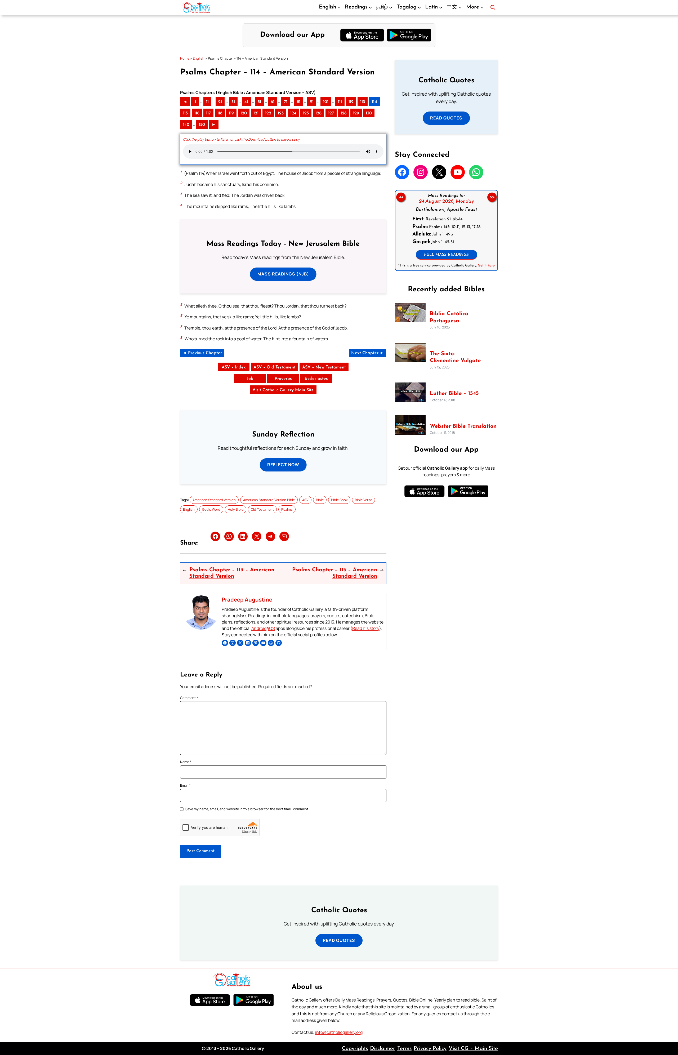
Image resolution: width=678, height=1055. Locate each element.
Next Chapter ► (367, 353)
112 (351, 102)
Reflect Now (283, 465)
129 (356, 113)
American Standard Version (214, 499)
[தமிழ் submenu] (390, 7)
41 (246, 102)
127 (331, 113)
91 (312, 102)
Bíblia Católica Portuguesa (449, 317)
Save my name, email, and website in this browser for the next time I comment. (247, 809)
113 (362, 102)
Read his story (365, 628)
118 (219, 113)
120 (243, 113)
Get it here (486, 265)
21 (220, 102)
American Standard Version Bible (269, 499)
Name (185, 761)
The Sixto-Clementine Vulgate (455, 357)
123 (281, 113)
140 (186, 125)
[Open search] (493, 7)
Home (184, 58)
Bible (320, 499)
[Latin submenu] (440, 7)
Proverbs (283, 379)
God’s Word (211, 509)
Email (185, 785)
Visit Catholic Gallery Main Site (283, 390)
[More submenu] (482, 7)
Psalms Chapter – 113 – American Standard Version (231, 573)
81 (298, 102)
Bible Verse (363, 499)
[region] (446, 230)
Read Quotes (446, 118)
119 (231, 113)
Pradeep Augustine (247, 599)
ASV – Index (234, 367)
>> (492, 197)
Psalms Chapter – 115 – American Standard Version (334, 573)
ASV (305, 499)
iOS (271, 628)
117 (208, 113)
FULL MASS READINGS (446, 255)
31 (233, 102)
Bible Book (339, 499)
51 (259, 102)
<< (401, 197)
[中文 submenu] (460, 7)
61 (272, 102)
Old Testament (262, 509)
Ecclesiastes (316, 379)
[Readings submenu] (370, 7)
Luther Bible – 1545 (454, 393)
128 (343, 113)
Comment (189, 697)
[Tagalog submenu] (419, 7)
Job (250, 379)
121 (255, 113)
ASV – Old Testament (274, 367)
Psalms (287, 509)
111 (340, 102)
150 (202, 125)
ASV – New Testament (324, 367)
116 (196, 113)
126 (318, 113)
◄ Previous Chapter (202, 353)
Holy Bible (235, 509)
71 (285, 102)
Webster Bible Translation (463, 426)
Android (258, 628)
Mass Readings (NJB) (283, 274)
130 (369, 113)
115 (185, 113)
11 (207, 102)
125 (306, 113)
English (198, 58)
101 (325, 102)
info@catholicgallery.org (339, 1032)
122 (268, 113)
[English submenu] (339, 7)
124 (293, 113)
